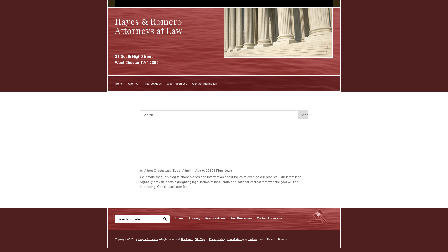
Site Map (200, 239)
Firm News (224, 170)
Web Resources (177, 83)
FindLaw (252, 239)
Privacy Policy (217, 239)
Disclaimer (187, 239)
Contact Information (204, 83)
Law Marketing (235, 239)
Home (119, 83)
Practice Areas (153, 83)
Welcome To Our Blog (163, 159)
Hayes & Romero (148, 239)
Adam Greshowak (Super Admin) (168, 170)
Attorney (133, 83)
